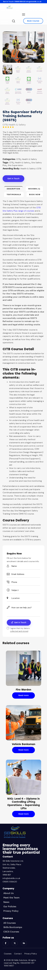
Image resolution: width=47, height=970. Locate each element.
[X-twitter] (15, 943)
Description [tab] (13, 189)
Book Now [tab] (34, 194)
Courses (7, 953)
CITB (5, 124)
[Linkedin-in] (24, 943)
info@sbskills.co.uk (33, 2)
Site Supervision (15, 165)
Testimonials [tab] (14, 194)
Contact (18, 953)
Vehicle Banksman (23, 744)
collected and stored (19, 631)
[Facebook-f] (5, 943)
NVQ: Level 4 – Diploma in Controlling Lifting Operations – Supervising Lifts (23, 803)
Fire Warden (23, 689)
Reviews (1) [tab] (34, 189)
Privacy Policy (30, 953)
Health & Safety (17, 124)
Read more (23, 695)
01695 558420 (20, 2)
